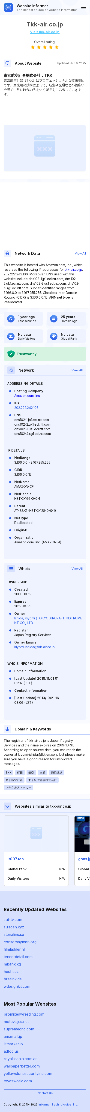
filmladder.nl (14, 949)
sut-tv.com (13, 919)
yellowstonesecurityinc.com (28, 1073)
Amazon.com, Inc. (27, 396)
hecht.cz (11, 971)
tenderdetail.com (18, 956)
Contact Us (45, 1093)
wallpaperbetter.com (22, 1066)
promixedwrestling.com (24, 1014)
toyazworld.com (18, 1081)
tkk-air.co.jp (73, 269)
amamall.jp (13, 1036)
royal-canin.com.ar (20, 1058)
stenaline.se (14, 934)
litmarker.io (13, 1044)
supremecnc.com (19, 1029)
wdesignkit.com (17, 986)
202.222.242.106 (26, 408)
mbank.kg (12, 964)
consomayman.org (20, 942)
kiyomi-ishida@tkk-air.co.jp (34, 647)
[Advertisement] (45, 110)
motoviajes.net (16, 1021)
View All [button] (80, 253)
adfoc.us (11, 1051)
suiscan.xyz (14, 927)
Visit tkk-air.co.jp (45, 32)
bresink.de (13, 979)
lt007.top (16, 859)
